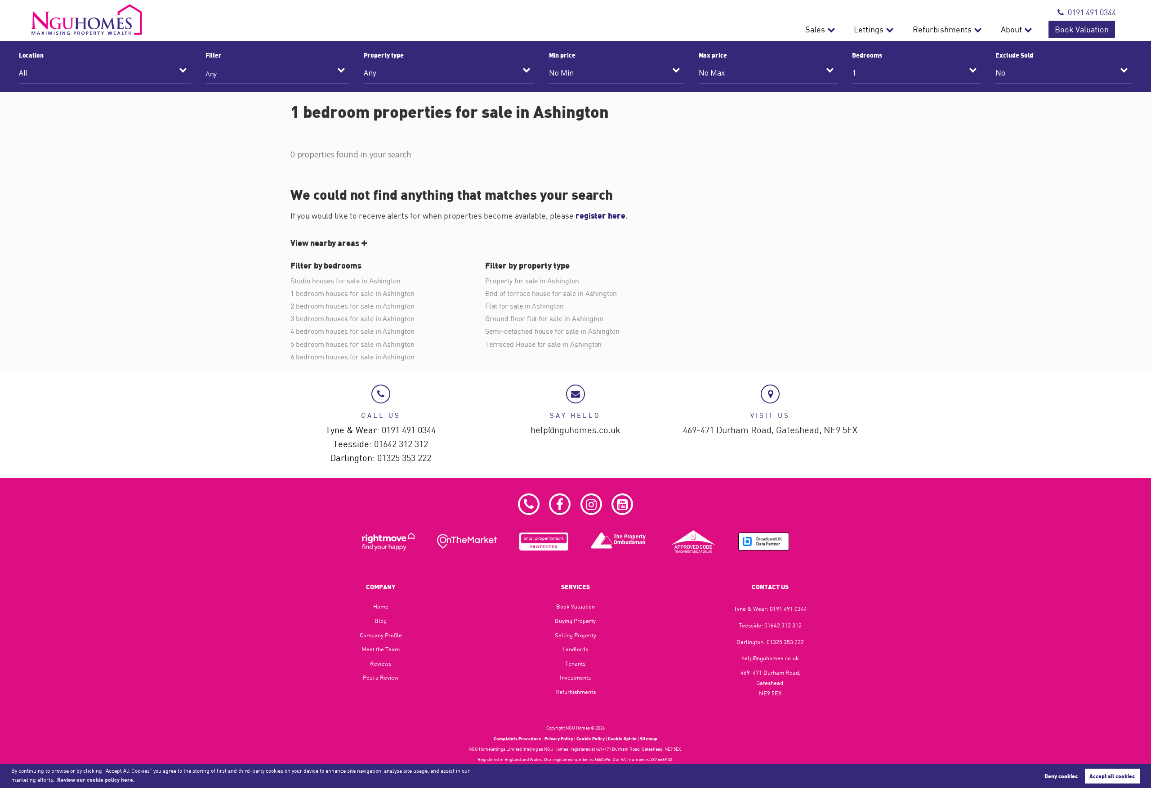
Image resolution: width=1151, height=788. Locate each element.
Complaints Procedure (517, 738)
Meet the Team (380, 649)
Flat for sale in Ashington (524, 305)
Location (31, 55)
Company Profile (381, 635)
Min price (562, 55)
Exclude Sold (1014, 55)
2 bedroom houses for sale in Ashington (352, 305)
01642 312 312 (401, 444)
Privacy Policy (558, 738)
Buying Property (575, 620)
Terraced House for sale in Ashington (543, 344)
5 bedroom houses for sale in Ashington (352, 344)
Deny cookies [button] (1061, 776)
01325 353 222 (404, 458)
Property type (384, 55)
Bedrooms (867, 55)
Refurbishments (942, 29)
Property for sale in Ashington (532, 280)
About (1011, 29)
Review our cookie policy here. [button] (96, 779)
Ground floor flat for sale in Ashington (544, 318)
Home (380, 606)
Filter (213, 55)
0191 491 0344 (1092, 12)
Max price (713, 55)
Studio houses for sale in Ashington (345, 280)
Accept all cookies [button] (1112, 776)
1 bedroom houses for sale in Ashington (352, 293)
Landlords (575, 649)
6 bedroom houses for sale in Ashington (352, 356)
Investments (575, 677)
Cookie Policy (590, 738)
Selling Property (575, 635)
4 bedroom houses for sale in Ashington (352, 331)
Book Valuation (1082, 29)
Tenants (575, 663)
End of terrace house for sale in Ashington (551, 293)
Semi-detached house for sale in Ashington (552, 331)
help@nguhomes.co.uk (575, 430)
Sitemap (648, 738)
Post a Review (380, 677)
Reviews (380, 663)
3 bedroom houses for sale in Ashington (352, 318)
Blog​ (381, 620)
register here (600, 215)
